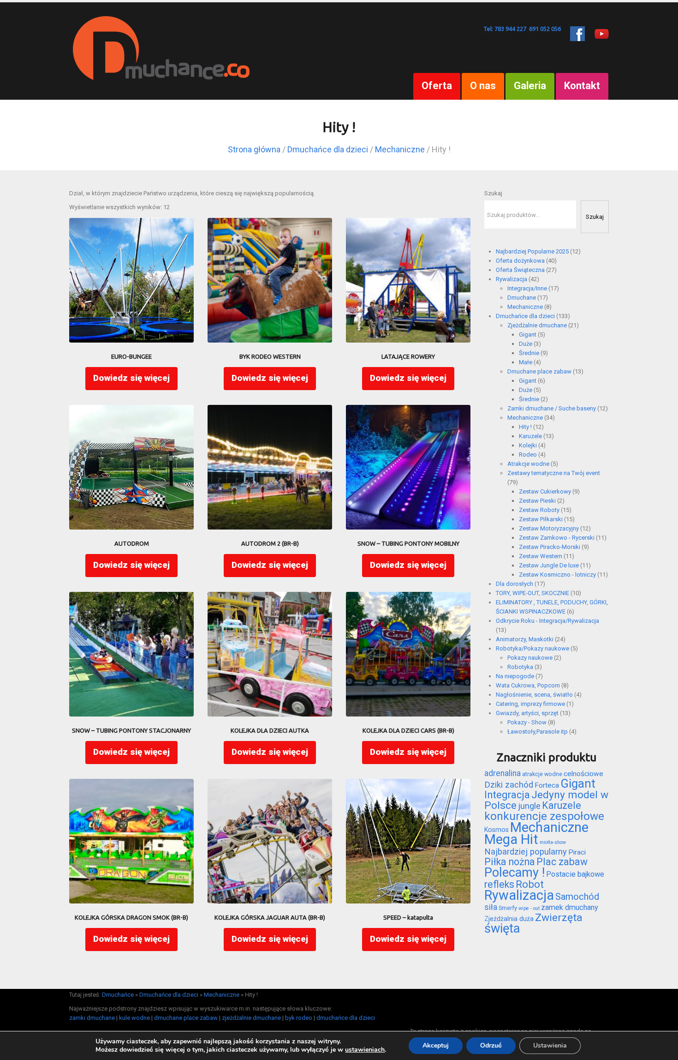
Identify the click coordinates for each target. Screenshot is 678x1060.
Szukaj (493, 193)
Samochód (577, 896)
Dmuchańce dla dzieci (327, 149)
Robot (530, 884)
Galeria (530, 85)
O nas (483, 85)
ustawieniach (365, 1050)
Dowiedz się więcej (131, 378)
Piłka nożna (509, 861)
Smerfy (508, 907)
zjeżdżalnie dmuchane (251, 1017)
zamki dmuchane (92, 1017)
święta (502, 928)
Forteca (547, 785)
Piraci (577, 852)
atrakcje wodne (542, 774)
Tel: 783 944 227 (504, 28)
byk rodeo (298, 1017)
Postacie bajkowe (575, 874)
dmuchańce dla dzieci (345, 1017)
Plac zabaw (562, 861)
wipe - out (529, 908)
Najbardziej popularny (525, 852)
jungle (529, 806)
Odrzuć (491, 1045)
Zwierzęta (559, 917)
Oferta (437, 85)
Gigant (577, 783)
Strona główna (254, 149)
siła (490, 907)
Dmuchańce (118, 994)
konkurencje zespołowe (544, 816)
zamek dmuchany (569, 907)
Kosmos (496, 829)
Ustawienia (550, 1045)
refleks (499, 884)
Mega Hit (511, 839)
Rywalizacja (519, 895)
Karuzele (561, 805)
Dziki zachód (508, 785)
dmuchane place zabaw (186, 1017)
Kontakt (582, 85)
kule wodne (134, 1017)
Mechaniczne (400, 149)
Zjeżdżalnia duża (509, 918)
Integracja (507, 795)
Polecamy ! (514, 872)
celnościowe (583, 774)
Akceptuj (435, 1045)
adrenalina (502, 773)
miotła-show (553, 842)
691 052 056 (545, 28)
